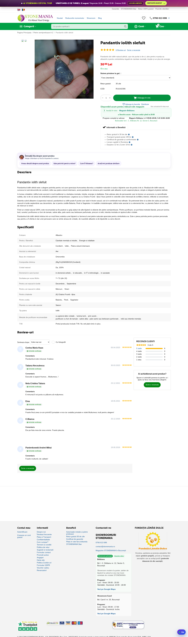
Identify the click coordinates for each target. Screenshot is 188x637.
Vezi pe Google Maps (106, 589)
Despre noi (41, 532)
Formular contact (44, 552)
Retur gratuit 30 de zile (75, 536)
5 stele (139, 348)
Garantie (115, 9)
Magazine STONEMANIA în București (111, 550)
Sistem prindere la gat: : (110, 73)
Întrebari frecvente (44, 534)
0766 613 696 (160, 18)
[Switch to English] (18, 9)
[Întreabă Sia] (181, 632)
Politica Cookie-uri (44, 563)
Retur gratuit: (105, 84)
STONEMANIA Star (128, 9)
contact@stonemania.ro (105, 546)
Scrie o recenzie (133, 50)
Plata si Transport (44, 537)
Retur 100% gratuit (145, 9)
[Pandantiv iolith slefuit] (64, 69)
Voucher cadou (43, 568)
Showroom (91, 18)
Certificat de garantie (74, 539)
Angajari (40, 557)
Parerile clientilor (162, 9)
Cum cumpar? (42, 542)
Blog (100, 18)
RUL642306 (120, 89)
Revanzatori (42, 570)
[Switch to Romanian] (23, 9)
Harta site (41, 560)
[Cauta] (125, 26)
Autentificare (22, 532)
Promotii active (43, 555)
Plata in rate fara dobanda (76, 542)
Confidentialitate (43, 540)
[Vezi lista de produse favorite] (144, 19)
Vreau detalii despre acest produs (35, 163)
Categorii (29, 26)
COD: (102, 89)
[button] (145, 104)
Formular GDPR (43, 565)
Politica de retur (43, 547)
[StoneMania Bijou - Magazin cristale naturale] (35, 18)
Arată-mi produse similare (108, 163)
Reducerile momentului (74, 18)
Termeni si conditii (44, 545)
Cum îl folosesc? (86, 163)
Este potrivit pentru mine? (64, 163)
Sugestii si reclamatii (45, 550)
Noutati (60, 18)
